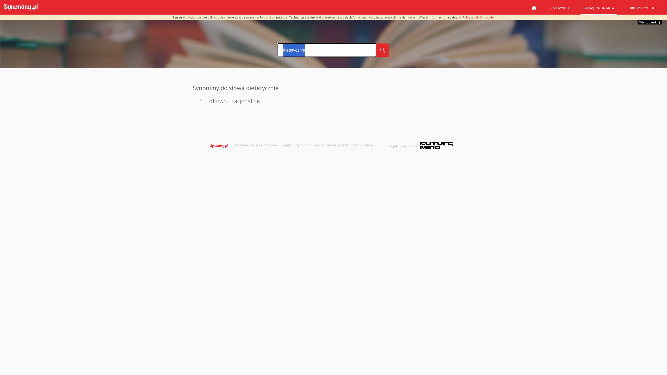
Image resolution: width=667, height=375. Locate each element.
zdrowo (217, 101)
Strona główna (534, 9)
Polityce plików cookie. (478, 17)
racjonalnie (246, 101)
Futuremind (436, 145)
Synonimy (220, 145)
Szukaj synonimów (598, 8)
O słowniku (559, 8)
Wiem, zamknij (649, 22)
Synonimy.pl (21, 7)
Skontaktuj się (288, 145)
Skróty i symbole (642, 8)
